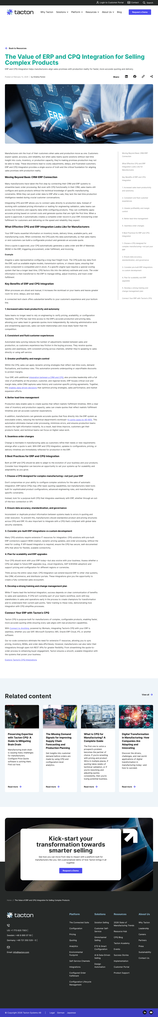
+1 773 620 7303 (19, 930)
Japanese (71, 1012)
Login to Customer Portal (112, 2)
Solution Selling (101, 922)
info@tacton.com (21, 952)
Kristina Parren (39, 77)
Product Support (121, 973)
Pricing (72, 934)
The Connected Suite (79, 922)
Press (141, 946)
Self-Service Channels (79, 961)
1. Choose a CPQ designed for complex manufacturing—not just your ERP (137, 246)
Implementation (121, 961)
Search (150, 2)
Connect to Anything (19, 628)
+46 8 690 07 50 (23, 935)
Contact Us (144, 958)
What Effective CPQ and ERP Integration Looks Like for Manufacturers (133, 166)
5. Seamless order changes (133, 226)
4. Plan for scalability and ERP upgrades (134, 279)
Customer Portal (121, 967)
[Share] (151, 76)
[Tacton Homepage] (20, 12)
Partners (143, 940)
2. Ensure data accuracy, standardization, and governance (135, 258)
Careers (142, 934)
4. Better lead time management (135, 218)
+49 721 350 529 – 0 (26, 940)
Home (9, 900)
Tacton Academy (122, 943)
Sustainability (145, 952)
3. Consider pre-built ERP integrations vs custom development (137, 268)
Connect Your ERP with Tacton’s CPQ (137, 298)
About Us (107, 12)
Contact (135, 2)
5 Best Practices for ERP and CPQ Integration (135, 234)
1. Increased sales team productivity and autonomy (136, 189)
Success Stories (121, 955)
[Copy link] (143, 76)
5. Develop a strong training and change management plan (135, 289)
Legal (52, 1012)
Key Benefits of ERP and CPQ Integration (134, 178)
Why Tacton (46, 12)
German (60, 1012)
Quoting (73, 940)
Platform (75, 12)
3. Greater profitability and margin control (135, 209)
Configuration (75, 928)
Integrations (74, 967)
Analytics (73, 946)
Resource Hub (120, 931)
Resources (91, 12)
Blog (119, 12)
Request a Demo (140, 12)
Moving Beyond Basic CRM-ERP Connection (135, 154)
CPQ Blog (118, 937)
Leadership (144, 928)
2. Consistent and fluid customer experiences (135, 199)
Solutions (61, 12)
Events (117, 949)
